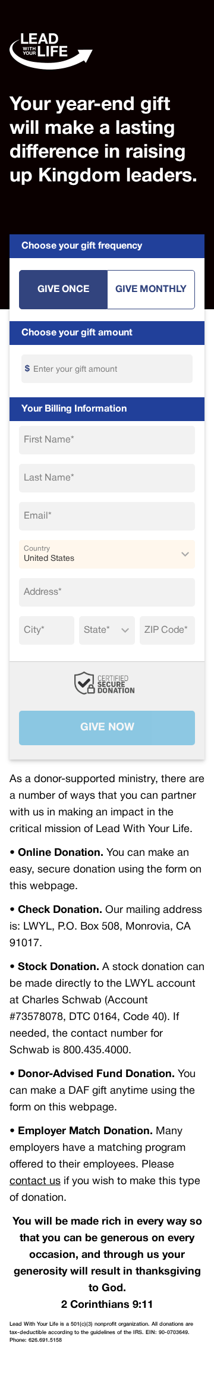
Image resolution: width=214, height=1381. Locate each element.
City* (34, 630)
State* (97, 630)
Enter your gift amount (75, 370)
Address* (43, 592)
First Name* (49, 440)
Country (37, 548)
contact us (35, 1181)
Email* (38, 516)
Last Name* (49, 478)
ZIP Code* (166, 630)
